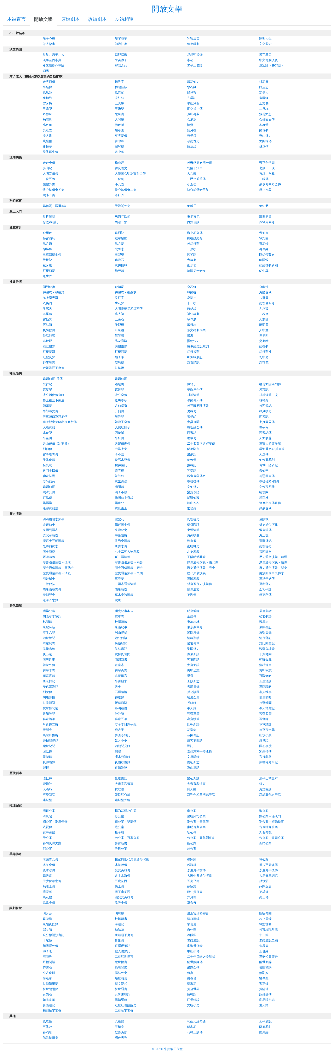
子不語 (119, 454)
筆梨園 (263, 238)
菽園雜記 (193, 735)
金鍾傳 (191, 616)
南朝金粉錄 (267, 303)
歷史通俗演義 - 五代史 (58, 568)
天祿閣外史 (122, 206)
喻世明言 (121, 978)
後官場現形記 (268, 929)
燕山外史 (265, 136)
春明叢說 (121, 708)
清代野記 (265, 638)
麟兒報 (191, 92)
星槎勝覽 (49, 217)
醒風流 (119, 114)
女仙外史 (193, 487)
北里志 (119, 249)
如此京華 (49, 1000)
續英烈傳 (265, 595)
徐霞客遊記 (50, 222)
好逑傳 (263, 146)
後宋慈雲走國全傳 (199, 163)
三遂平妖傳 (267, 578)
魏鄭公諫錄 (267, 649)
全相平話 (265, 589)
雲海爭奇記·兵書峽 (272, 449)
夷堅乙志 (193, 670)
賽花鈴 (263, 244)
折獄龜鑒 (121, 703)
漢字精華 (121, 38)
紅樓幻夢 (49, 271)
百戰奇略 (265, 676)
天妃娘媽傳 (122, 443)
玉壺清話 (265, 681)
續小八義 (265, 190)
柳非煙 (119, 163)
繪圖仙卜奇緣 (124, 497)
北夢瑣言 (121, 676)
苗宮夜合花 (267, 730)
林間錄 (47, 622)
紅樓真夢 (49, 357)
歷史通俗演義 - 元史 (201, 568)
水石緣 (191, 87)
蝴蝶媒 (47, 249)
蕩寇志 (191, 886)
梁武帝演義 (50, 535)
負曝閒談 (121, 967)
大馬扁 (263, 946)
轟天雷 (47, 875)
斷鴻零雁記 (195, 357)
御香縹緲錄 (195, 238)
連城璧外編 (122, 800)
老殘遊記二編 (268, 940)
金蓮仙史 (49, 524)
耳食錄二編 (50, 724)
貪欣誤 (119, 789)
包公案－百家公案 (127, 838)
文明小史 (193, 1005)
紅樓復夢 (193, 352)
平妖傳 (119, 438)
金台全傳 (49, 163)
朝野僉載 (265, 659)
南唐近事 (49, 659)
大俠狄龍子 (122, 427)
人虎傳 (263, 454)
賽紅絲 (119, 98)
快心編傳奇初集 (53, 190)
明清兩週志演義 (53, 519)
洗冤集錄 (265, 632)
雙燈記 (47, 260)
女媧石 (47, 994)
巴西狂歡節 (122, 217)
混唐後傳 (265, 530)
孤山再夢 (193, 114)
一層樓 (191, 249)
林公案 (263, 859)
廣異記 (119, 416)
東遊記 (119, 389)
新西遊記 (49, 1005)
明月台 (47, 913)
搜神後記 (121, 465)
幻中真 (263, 271)
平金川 (47, 438)
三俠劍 (119, 179)
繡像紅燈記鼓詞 (198, 346)
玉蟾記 (47, 109)
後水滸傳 (49, 870)
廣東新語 (193, 654)
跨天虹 (191, 789)
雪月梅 (47, 103)
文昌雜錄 (193, 757)
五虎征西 (121, 881)
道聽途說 (121, 767)
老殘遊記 (193, 940)
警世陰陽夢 (50, 989)
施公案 (191, 848)
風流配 (119, 92)
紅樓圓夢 (121, 352)
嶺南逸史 (193, 141)
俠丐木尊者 (122, 460)
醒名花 (191, 1027)
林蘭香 (191, 292)
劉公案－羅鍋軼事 (271, 821)
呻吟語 (119, 713)
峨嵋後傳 (193, 481)
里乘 (190, 676)
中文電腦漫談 (268, 60)
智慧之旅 (121, 65)
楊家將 (191, 859)
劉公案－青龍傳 (198, 821)
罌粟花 (119, 519)
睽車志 (119, 616)
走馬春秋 (121, 400)
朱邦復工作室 (173, 1049)
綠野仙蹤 (193, 497)
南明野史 (193, 546)
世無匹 (263, 335)
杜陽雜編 (121, 622)
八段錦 (119, 1021)
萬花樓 (47, 897)
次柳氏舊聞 (122, 654)
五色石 (119, 319)
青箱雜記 (49, 713)
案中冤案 (49, 832)
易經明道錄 (195, 55)
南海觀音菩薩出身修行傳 (60, 422)
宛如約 (47, 98)
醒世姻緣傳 (195, 962)
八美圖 (47, 303)
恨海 (190, 335)
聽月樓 (191, 130)
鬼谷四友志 (50, 546)
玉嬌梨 (119, 109)
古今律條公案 (268, 827)
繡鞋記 (191, 994)
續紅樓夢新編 (268, 265)
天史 (118, 686)
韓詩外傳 (49, 665)
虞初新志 (193, 762)
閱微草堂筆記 (52, 616)
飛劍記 (191, 454)
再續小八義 (267, 173)
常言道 (191, 924)
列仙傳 (47, 449)
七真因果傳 (267, 422)
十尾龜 (47, 940)
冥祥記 (47, 384)
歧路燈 (119, 368)
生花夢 (119, 303)
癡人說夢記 (122, 951)
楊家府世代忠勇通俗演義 (132, 859)
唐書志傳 (121, 546)
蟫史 (262, 784)
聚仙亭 (263, 470)
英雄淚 (263, 892)
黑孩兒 (119, 503)
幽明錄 (119, 487)
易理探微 (121, 55)
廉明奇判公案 (196, 827)
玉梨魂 (119, 254)
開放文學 (167, 9)
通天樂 (263, 1005)
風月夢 (119, 244)
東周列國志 (50, 530)
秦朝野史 (49, 595)
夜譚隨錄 (49, 762)
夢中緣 (119, 141)
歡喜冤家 (121, 1032)
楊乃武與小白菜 (125, 811)
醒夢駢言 (193, 449)
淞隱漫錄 (193, 632)
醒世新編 (265, 962)
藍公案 (191, 843)
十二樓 (191, 303)
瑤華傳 (191, 438)
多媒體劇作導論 (53, 65)
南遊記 (263, 416)
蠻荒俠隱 (193, 492)
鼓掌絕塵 (121, 238)
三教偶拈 (49, 584)
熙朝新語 (193, 724)
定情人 (263, 92)
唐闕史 (47, 730)
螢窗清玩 (49, 238)
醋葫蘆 (263, 325)
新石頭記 (193, 362)
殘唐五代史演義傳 (199, 584)
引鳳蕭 (119, 330)
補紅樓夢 (193, 314)
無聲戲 (119, 335)
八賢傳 (47, 827)
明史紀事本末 (124, 611)
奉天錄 (191, 708)
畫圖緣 (263, 98)
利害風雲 (193, 38)
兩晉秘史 (49, 578)
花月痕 (47, 265)
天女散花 (265, 438)
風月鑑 (47, 244)
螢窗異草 (193, 643)
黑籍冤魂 (121, 1000)
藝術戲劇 (193, 44)
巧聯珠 (47, 114)
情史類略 (265, 697)
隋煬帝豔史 (267, 254)
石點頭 (47, 325)
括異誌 (47, 465)
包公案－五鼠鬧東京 (201, 838)
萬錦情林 (121, 265)
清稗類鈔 (193, 638)
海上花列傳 (195, 233)
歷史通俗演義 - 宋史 (129, 568)
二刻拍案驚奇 (124, 1010)
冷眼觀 (191, 935)
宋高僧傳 (265, 751)
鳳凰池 (47, 92)
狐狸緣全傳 (195, 427)
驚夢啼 (263, 341)
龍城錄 (47, 757)
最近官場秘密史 (198, 913)
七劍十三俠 (267, 168)
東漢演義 (193, 530)
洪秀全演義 (122, 541)
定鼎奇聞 (193, 422)
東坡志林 (193, 622)
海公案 (263, 811)
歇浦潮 (119, 287)
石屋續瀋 (121, 692)
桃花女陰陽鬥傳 (270, 384)
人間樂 (119, 119)
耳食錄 (263, 719)
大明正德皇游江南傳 (129, 308)
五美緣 (119, 103)
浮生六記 (49, 632)
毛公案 (119, 827)
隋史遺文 (193, 589)
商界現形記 (267, 1000)
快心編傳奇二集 (125, 190)
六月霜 (191, 897)
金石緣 (191, 287)
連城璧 (47, 800)
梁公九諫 (193, 778)
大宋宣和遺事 (124, 784)
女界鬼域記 (122, 994)
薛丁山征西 (122, 892)
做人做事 (49, 44)
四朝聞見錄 (122, 746)
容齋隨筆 (49, 719)
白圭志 (263, 87)
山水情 (191, 265)
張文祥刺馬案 (196, 330)
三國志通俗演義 (125, 584)
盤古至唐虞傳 (268, 865)
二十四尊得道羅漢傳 (201, 443)
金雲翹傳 (49, 82)
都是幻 (191, 416)
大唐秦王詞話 (268, 875)
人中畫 (263, 330)
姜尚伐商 (49, 481)
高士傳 (263, 897)
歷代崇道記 (50, 686)
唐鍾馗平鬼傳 (124, 935)
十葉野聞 (265, 654)
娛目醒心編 (122, 794)
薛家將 (47, 892)
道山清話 (193, 767)
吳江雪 (47, 130)
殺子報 (119, 832)
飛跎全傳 (193, 967)
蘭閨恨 (263, 260)
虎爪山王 (121, 508)
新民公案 (265, 843)
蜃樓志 (191, 325)
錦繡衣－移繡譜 (53, 292)
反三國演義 (122, 557)
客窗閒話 (193, 659)
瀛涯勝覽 (265, 217)
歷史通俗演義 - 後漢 (57, 562)
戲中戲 (119, 152)
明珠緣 (119, 913)
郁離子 (191, 206)
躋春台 (191, 978)
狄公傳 (191, 832)
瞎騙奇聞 (265, 913)
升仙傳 (119, 411)
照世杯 (47, 778)
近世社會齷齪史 (125, 1005)
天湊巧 (47, 789)
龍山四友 (193, 503)
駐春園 (119, 130)
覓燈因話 (121, 778)
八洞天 (263, 298)
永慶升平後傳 (268, 870)
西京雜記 (49, 681)
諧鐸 (46, 767)
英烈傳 (191, 595)
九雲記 (191, 98)
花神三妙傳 (195, 1032)
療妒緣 (191, 308)
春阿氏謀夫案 (52, 843)
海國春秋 (265, 292)
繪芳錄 (119, 271)
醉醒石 (47, 967)
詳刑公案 (121, 848)
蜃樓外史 (49, 184)
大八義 (191, 173)
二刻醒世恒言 (124, 956)
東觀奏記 (265, 627)
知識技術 (121, 44)
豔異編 (263, 1032)
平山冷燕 (193, 103)
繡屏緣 (191, 146)
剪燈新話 (49, 794)
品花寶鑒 (121, 341)
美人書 (47, 136)
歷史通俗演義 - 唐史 (273, 562)
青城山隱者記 (268, 465)
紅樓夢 (263, 346)
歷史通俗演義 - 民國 (129, 573)
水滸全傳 (49, 865)
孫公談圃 (193, 692)
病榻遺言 (265, 665)
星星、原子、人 (53, 55)
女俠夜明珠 (267, 487)
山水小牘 (265, 735)
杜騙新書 (121, 919)
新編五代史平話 (270, 794)
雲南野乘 (265, 551)
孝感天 (47, 308)
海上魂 (263, 535)
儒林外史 (121, 973)
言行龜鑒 (265, 757)
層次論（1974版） (272, 65)
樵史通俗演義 (268, 524)
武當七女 (121, 449)
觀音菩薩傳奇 (196, 476)
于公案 (47, 838)
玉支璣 (263, 103)
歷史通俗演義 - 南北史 (202, 562)
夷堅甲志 (265, 670)
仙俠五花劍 (267, 460)
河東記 (263, 389)
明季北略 (49, 611)
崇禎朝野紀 (50, 740)
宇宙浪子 (121, 60)
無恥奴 (263, 973)
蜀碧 (118, 751)
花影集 (191, 730)
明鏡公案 (49, 811)
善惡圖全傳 (267, 476)
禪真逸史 (121, 168)
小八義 (119, 184)
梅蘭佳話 (121, 87)
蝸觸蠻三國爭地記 (55, 206)
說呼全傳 (121, 902)
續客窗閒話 (195, 740)
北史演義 (193, 551)
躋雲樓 (119, 470)
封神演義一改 (268, 395)
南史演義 (49, 551)
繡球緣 (119, 146)
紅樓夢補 (265, 352)
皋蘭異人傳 (195, 400)
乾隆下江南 (195, 168)
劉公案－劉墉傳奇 (55, 821)
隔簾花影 (265, 1027)
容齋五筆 (121, 719)
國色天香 (121, 1037)
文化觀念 (265, 44)
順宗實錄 (49, 676)
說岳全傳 (49, 902)
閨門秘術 (49, 287)
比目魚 (47, 125)
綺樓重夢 (121, 346)
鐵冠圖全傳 (122, 524)
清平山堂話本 (268, 778)
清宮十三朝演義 (53, 541)
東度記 (47, 389)
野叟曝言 (49, 362)
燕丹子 (119, 730)
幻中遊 (263, 357)
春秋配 (47, 341)
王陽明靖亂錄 (196, 557)
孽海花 (191, 983)
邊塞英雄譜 (50, 508)
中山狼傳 (193, 951)
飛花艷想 (265, 114)
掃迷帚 (47, 978)
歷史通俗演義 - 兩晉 (129, 562)
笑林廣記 (121, 649)
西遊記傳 (265, 433)
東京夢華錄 (195, 627)
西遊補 (119, 433)
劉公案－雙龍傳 (125, 821)
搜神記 (191, 465)
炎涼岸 (191, 298)
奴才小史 (121, 740)
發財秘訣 (265, 967)
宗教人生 (265, 38)
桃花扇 (263, 82)
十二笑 (263, 935)
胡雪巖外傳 (50, 946)
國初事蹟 (265, 746)
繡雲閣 (263, 492)
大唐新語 (193, 665)
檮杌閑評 (193, 524)
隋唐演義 (121, 589)
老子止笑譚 (195, 65)
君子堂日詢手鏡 (125, 724)
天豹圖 (263, 319)
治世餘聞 (49, 638)
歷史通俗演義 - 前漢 (273, 557)
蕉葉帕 (47, 141)
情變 (190, 125)
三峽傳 (263, 179)
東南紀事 (121, 627)
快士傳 (119, 886)
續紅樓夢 (49, 346)
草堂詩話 (265, 724)
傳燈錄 (119, 697)
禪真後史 (265, 411)
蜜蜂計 (47, 784)
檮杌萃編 (193, 919)
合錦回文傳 (267, 119)
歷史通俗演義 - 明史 (273, 568)
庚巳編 (47, 654)
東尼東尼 (193, 217)
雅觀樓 (119, 325)
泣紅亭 (119, 298)
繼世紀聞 (49, 746)
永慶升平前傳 (196, 870)
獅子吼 (47, 951)
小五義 (191, 184)
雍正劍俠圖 (267, 163)
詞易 (46, 71)
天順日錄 (193, 686)
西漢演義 (49, 557)
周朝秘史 (193, 519)
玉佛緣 (263, 951)
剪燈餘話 (265, 789)
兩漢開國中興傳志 (271, 573)
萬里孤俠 (121, 481)
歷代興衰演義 (196, 573)
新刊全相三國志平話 (201, 794)
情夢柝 (119, 125)
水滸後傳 (121, 865)
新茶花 (263, 362)
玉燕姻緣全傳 (52, 254)
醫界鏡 (263, 978)
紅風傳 (47, 497)
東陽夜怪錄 (50, 924)
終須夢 (47, 146)
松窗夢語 (265, 616)
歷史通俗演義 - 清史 (57, 573)
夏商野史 (265, 584)
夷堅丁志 (49, 670)
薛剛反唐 (265, 886)
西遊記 (191, 433)
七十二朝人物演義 (127, 551)
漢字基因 (265, 55)
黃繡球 (263, 989)
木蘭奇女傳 (50, 859)
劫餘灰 (119, 929)
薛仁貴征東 (195, 892)
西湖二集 (121, 222)
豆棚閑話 (49, 962)
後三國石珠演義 (198, 406)
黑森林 (263, 497)
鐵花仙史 (193, 82)
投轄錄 (191, 703)
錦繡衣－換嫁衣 (125, 292)
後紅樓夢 (193, 244)
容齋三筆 (193, 713)
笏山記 (47, 168)
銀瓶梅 (119, 384)
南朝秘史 (265, 546)
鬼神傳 (191, 411)
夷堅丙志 (121, 670)
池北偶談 (121, 638)
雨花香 (47, 956)
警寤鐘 (263, 983)
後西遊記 (265, 406)
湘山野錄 (121, 632)
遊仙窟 (263, 233)
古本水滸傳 (122, 875)
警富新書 (121, 843)
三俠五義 (49, 179)
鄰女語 (47, 929)
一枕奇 (263, 314)
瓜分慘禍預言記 (53, 935)
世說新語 (49, 703)
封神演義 (193, 395)
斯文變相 (121, 983)
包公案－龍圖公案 (271, 838)
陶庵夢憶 (49, 697)
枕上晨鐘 (265, 919)
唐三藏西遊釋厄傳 (55, 416)
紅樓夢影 (49, 352)
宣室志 (119, 665)
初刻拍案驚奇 (52, 1010)
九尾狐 (263, 308)
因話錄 (47, 751)
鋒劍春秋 (265, 508)
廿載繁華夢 (50, 983)
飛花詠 (47, 119)
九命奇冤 (265, 832)
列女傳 (47, 692)
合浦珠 (191, 119)
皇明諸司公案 (196, 816)
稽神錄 (263, 400)
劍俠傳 (191, 460)
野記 (190, 746)
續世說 (263, 740)
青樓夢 (191, 260)
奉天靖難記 (267, 708)
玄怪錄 (191, 508)
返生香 (47, 276)
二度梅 (263, 109)
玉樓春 (119, 1027)
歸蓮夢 (47, 406)
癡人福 (119, 314)
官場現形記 (122, 946)
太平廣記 (265, 1021)
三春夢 (119, 578)
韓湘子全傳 (122, 422)
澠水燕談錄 (122, 757)
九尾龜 (47, 314)
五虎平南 (193, 881)
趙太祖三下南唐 (53, 400)
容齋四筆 (265, 713)
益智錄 (119, 476)
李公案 (191, 811)
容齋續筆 (193, 719)
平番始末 (121, 681)
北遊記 (47, 433)
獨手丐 (263, 427)
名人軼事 (265, 692)
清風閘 (47, 816)
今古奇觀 (49, 973)
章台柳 (191, 902)
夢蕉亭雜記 (122, 735)
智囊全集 (193, 697)
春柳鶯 (263, 125)
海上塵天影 (50, 298)
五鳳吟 (47, 1027)
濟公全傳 (121, 395)
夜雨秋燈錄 (122, 762)
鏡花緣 (47, 919)
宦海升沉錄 (195, 946)
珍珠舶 (191, 319)
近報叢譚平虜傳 (53, 368)
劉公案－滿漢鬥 (270, 816)
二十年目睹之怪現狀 (201, 956)
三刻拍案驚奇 (268, 956)
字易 (190, 60)
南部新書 (121, 659)
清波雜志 (49, 643)
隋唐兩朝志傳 (52, 589)
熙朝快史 (193, 341)
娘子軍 (119, 357)
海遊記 (119, 924)
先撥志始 (49, 649)
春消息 (47, 1032)
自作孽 (191, 929)
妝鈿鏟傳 (265, 994)
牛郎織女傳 (50, 411)
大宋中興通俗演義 (199, 875)
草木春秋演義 (124, 595)
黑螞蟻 (47, 503)
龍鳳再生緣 (50, 152)
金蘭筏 (263, 287)
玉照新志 (193, 681)
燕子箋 (191, 136)
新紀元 (263, 206)
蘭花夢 (263, 130)
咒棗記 (191, 470)
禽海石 (119, 260)
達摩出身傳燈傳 (270, 503)
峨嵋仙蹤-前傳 (53, 379)
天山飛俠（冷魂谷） (57, 443)
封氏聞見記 (267, 643)
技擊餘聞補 (50, 708)
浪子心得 (49, 38)
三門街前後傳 (196, 179)
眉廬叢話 (265, 611)
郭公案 (47, 848)
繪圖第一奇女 (196, 271)
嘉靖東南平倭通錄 (199, 751)
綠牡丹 (119, 195)
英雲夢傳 (121, 136)
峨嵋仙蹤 (121, 379)
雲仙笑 (47, 319)
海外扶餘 (193, 535)
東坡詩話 (49, 627)
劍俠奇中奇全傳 (270, 184)
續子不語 (121, 492)
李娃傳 (47, 87)
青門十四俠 (50, 470)
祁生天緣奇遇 (196, 1021)
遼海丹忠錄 (50, 600)
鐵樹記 (119, 233)
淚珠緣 (119, 362)
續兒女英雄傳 (124, 897)
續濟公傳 (49, 492)
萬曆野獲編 (50, 735)
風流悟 (47, 1021)
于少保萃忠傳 (52, 881)
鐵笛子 (191, 384)
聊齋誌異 (49, 476)
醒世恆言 (121, 962)
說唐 (118, 600)
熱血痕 (191, 541)
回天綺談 (193, 1000)
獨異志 (263, 622)
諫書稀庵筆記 (268, 762)
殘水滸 (263, 881)
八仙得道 (121, 406)
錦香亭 (119, 82)
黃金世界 (193, 989)
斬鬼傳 (119, 940)
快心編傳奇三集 (198, 190)
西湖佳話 (193, 222)
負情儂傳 (49, 330)
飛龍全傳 (49, 886)
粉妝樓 (191, 865)
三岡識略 (265, 686)
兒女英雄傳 (122, 870)
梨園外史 (193, 649)
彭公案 (119, 816)
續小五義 (49, 195)
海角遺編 (121, 535)
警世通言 (121, 989)
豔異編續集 (50, 1037)
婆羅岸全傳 (195, 389)
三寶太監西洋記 (270, 443)
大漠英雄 (49, 427)
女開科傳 (265, 141)
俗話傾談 (49, 335)
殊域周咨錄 (267, 222)
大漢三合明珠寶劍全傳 (130, 173)
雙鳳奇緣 (49, 460)
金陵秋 (263, 519)
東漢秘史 (121, 530)
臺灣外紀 (265, 541)
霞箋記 (191, 254)
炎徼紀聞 (121, 643)
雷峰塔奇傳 (50, 454)
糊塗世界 (265, 924)
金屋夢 (47, 233)
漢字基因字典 (52, 60)
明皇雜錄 (193, 611)
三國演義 (193, 578)
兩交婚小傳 (195, 109)
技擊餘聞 (265, 703)
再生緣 (263, 249)
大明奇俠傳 (50, 173)
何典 (190, 973)
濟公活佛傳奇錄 (53, 395)
